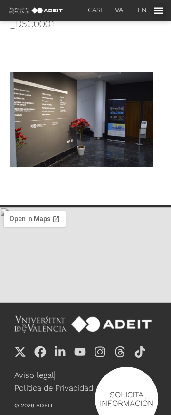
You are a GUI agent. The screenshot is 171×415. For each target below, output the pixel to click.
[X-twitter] (20, 352)
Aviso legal (34, 375)
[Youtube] (80, 352)
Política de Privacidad (53, 388)
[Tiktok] (140, 352)
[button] (158, 11)
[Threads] (120, 352)
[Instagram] (100, 352)
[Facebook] (40, 352)
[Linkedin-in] (60, 352)
